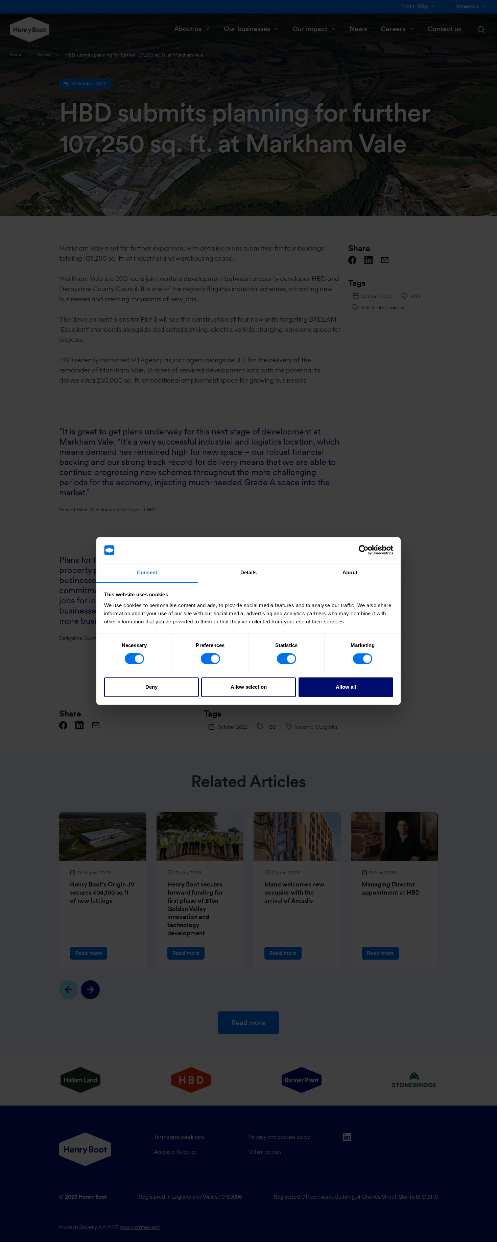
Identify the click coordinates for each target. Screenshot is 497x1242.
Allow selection (249, 687)
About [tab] (349, 572)
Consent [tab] (147, 572)
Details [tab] (248, 572)
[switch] (210, 659)
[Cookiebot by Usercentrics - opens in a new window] (363, 550)
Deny (151, 687)
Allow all (346, 687)
